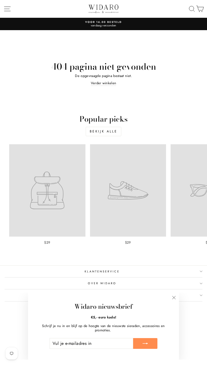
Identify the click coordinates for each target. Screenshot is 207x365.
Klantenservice (102, 271)
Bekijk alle (104, 131)
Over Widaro (102, 283)
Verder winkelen (103, 83)
